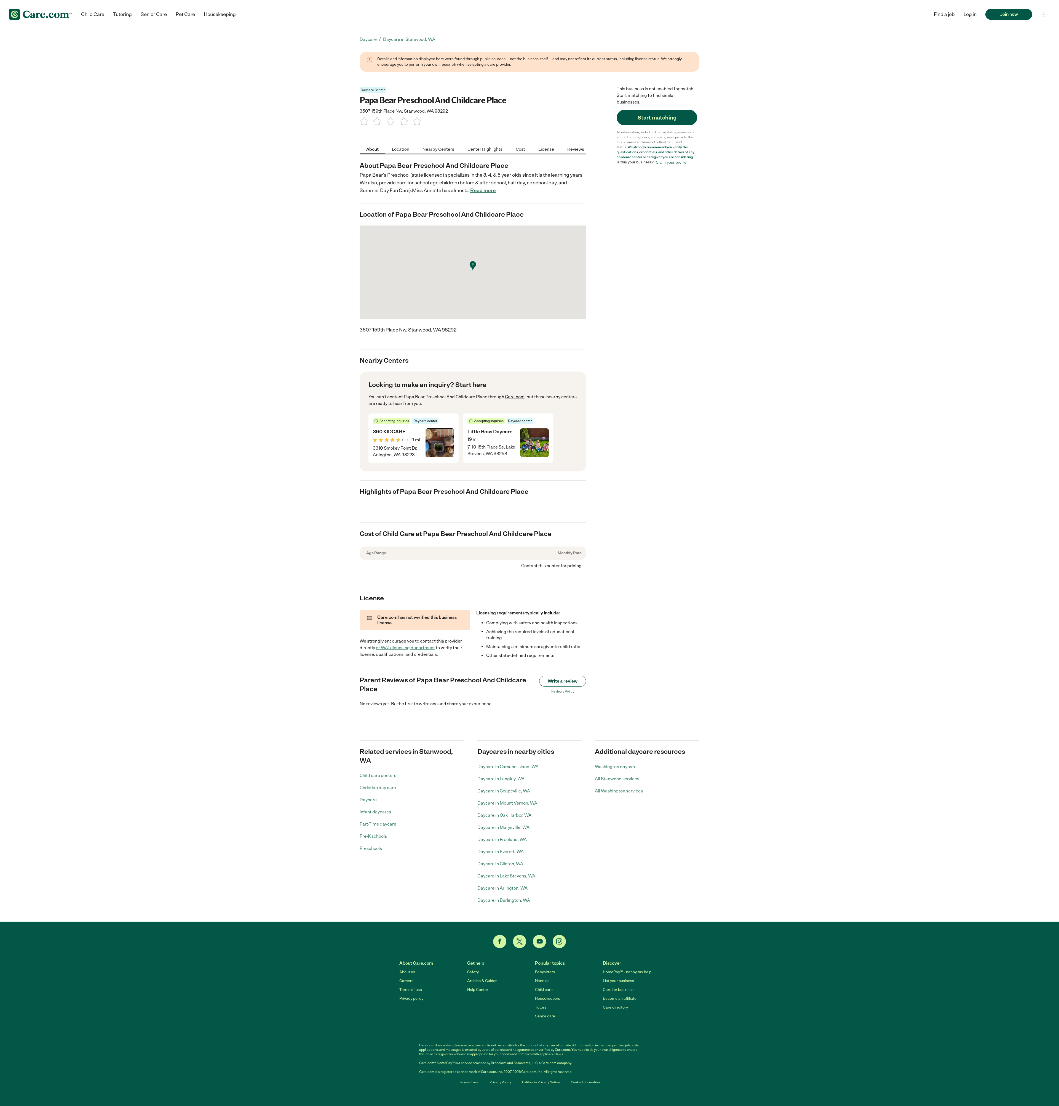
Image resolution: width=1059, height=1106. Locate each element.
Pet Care (185, 14)
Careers (406, 980)
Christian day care (378, 787)
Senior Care (154, 14)
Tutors (540, 1007)
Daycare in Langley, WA (501, 778)
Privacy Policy (500, 1082)
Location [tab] (400, 149)
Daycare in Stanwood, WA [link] (409, 39)
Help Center (477, 989)
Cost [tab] (520, 149)
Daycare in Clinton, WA (500, 863)
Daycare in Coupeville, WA (503, 791)
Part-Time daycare (378, 824)
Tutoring (122, 14)
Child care (544, 989)
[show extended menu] (1044, 14)
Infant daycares (375, 812)
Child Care (92, 14)
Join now (1009, 14)
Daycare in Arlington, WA (502, 888)
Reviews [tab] (575, 149)
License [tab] (546, 149)
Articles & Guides (482, 980)
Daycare (368, 799)
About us (407, 972)
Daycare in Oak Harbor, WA (504, 815)
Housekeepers (547, 998)
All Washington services (619, 791)
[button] (970, 14)
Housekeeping (220, 14)
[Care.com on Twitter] (519, 941)
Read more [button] (483, 190)
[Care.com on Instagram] (559, 941)
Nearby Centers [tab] (438, 149)
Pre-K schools (373, 836)
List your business (618, 980)
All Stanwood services (617, 778)
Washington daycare (616, 766)
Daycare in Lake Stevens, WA (506, 876)
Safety (473, 972)
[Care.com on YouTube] (539, 941)
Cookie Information (585, 1082)
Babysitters (545, 972)
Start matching (657, 117)
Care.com (515, 396)
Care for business (618, 989)
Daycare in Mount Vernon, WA (507, 803)
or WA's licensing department (405, 647)
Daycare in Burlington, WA (503, 900)
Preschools (371, 848)
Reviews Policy (562, 691)
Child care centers (378, 775)
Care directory (615, 1007)
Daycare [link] (368, 39)
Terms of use (410, 989)
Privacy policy (411, 998)
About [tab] (372, 149)
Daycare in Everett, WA (500, 851)
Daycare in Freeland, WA (502, 839)
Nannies (542, 980)
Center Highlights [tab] (484, 149)
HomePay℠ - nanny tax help (627, 972)
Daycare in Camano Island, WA (508, 766)
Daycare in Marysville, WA (503, 827)
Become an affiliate (620, 998)
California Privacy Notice (541, 1082)
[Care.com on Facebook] (499, 941)
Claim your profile (671, 162)
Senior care (545, 1016)
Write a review (562, 681)
